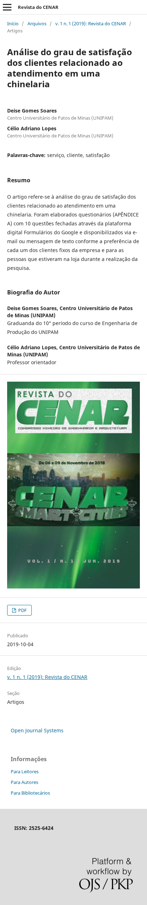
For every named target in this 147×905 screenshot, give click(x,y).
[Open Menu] (7, 7)
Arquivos (36, 23)
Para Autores (24, 782)
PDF (22, 610)
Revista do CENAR (38, 7)
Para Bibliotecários (30, 793)
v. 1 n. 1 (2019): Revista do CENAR (90, 23)
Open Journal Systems (37, 730)
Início (13, 23)
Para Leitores (25, 771)
